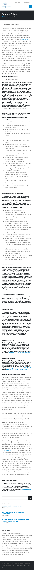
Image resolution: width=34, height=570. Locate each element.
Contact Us (27, 3)
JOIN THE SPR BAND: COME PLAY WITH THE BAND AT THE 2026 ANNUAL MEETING (16, 520)
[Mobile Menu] (30, 6)
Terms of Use (22, 565)
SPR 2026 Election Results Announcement (14, 506)
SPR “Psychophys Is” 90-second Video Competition (13, 513)
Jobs (28, 565)
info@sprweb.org (9, 450)
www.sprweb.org (26, 39)
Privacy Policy (15, 565)
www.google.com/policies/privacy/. (19, 353)
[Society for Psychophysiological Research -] (6, 5)
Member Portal (17, 3)
